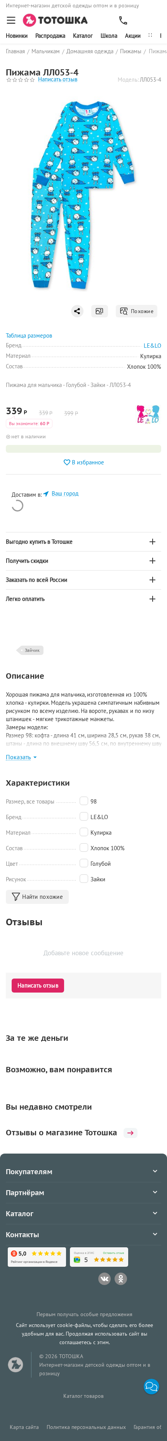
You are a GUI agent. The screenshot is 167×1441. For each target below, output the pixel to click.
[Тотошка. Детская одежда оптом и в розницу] (57, 19)
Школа (109, 35)
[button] (151, 1386)
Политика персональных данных (86, 1426)
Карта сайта (24, 1426)
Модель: (128, 79)
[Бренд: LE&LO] (148, 414)
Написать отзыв (57, 79)
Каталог (83, 35)
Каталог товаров (83, 1395)
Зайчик (32, 650)
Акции (133, 35)
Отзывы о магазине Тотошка (61, 1133)
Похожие (140, 311)
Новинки (17, 35)
